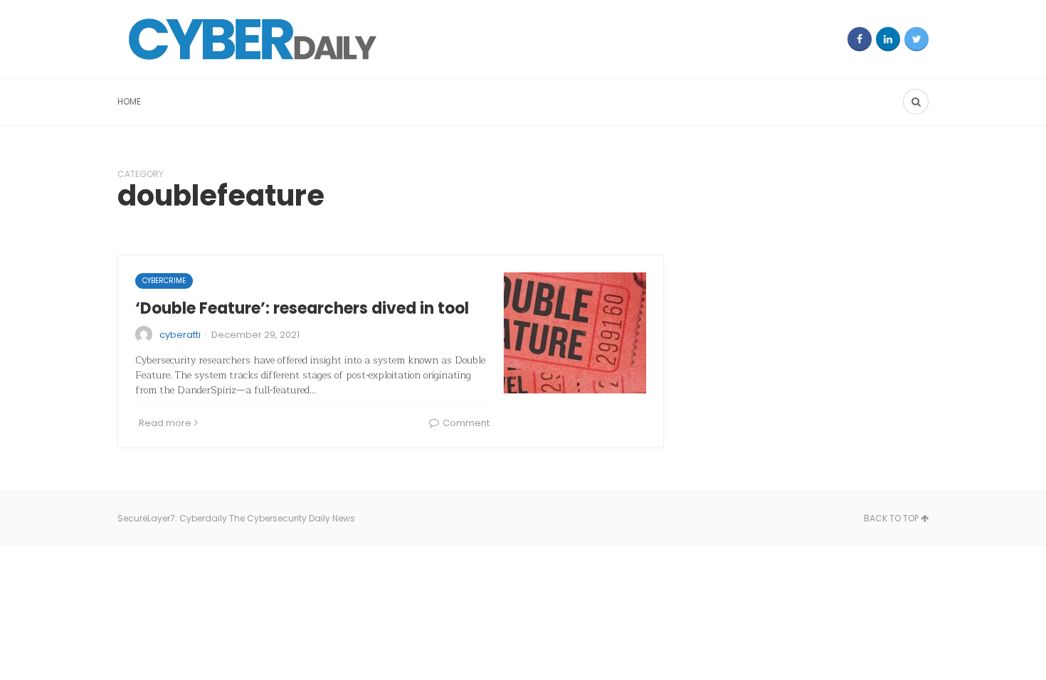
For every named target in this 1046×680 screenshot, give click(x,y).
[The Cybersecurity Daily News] (252, 39)
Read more (165, 423)
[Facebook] (859, 39)
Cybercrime (164, 280)
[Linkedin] (888, 39)
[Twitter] (916, 39)
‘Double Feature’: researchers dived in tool (302, 308)
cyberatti (180, 334)
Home (129, 101)
